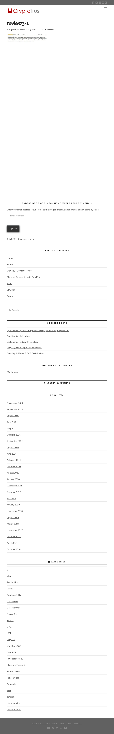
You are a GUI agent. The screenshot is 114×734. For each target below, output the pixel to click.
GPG (9, 626)
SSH (9, 690)
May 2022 (12, 428)
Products (11, 264)
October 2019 (14, 492)
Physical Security (15, 658)
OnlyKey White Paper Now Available (24, 347)
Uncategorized (14, 703)
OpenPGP (12, 652)
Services (11, 289)
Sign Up (13, 228)
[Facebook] (93, 2)
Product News (14, 671)
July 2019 (11, 498)
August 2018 (13, 517)
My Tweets (12, 371)
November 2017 (15, 530)
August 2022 (13, 415)
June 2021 (12, 453)
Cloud (10, 588)
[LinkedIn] (100, 2)
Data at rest (12, 601)
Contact (11, 296)
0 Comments (49, 29)
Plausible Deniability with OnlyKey (23, 277)
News (62, 723)
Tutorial (10, 696)
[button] (105, 9)
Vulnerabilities (14, 709)
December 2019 (14, 485)
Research (11, 684)
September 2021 (15, 441)
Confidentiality (14, 595)
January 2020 (13, 479)
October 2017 (14, 536)
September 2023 (15, 409)
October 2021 (14, 434)
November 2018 (15, 511)
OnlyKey (11, 639)
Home (10, 257)
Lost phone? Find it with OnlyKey (22, 341)
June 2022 (12, 422)
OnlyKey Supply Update (18, 336)
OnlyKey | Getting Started (19, 270)
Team (9, 283)
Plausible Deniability (17, 665)
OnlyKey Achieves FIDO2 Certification (25, 353)
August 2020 (13, 472)
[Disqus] (57, 82)
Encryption (12, 614)
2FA (9, 575)
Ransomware (13, 677)
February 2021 (14, 460)
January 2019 (13, 504)
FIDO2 (10, 620)
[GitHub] (106, 2)
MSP (9, 633)
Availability (12, 582)
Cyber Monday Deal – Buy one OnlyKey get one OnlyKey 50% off (38, 330)
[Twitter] (97, 2)
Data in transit (13, 607)
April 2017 (12, 542)
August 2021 (13, 447)
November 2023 (15, 402)
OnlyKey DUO (14, 645)
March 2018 (13, 523)
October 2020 (14, 466)
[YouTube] (103, 2)
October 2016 (14, 549)
